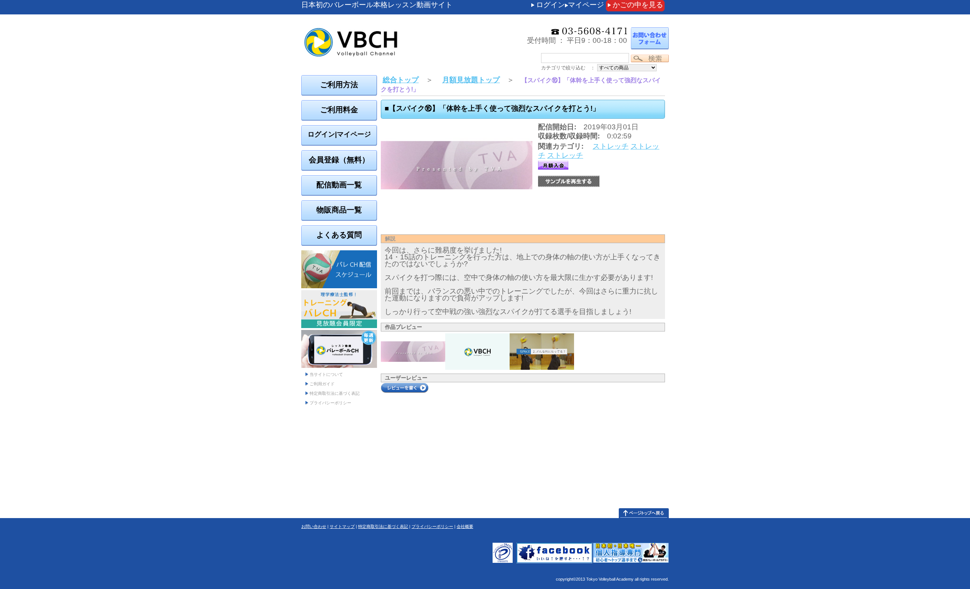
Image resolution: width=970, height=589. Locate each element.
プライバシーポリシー (330, 403)
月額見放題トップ (471, 80)
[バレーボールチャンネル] (392, 27)
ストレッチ (611, 146)
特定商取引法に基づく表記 (335, 393)
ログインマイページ (570, 5)
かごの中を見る (638, 5)
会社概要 (465, 526)
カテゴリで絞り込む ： (568, 68)
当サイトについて (326, 374)
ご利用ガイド (322, 384)
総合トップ (401, 80)
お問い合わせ (313, 526)
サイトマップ (342, 526)
